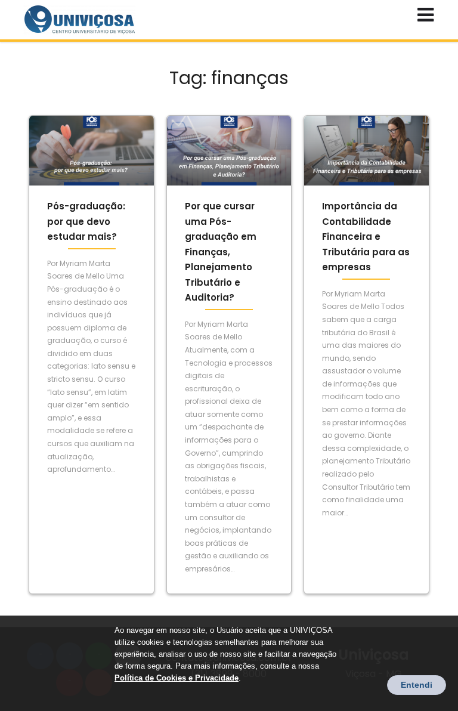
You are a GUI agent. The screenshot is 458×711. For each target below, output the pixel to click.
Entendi (416, 685)
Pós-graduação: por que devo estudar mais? (86, 221)
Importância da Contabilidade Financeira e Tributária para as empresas (366, 236)
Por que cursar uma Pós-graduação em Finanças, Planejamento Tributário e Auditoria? (220, 252)
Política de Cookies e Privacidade (176, 677)
